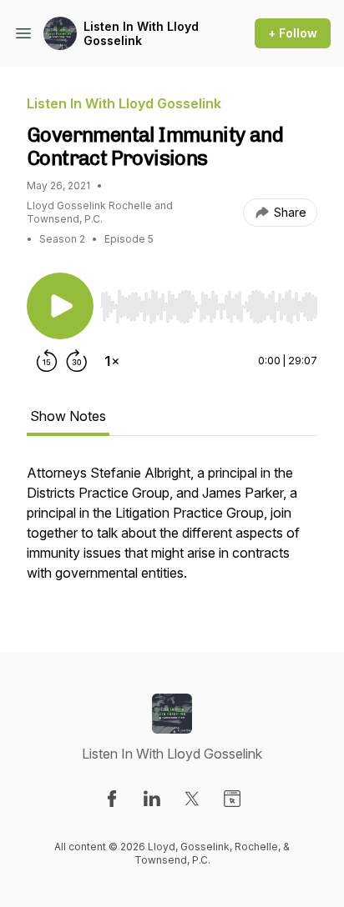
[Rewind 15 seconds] (46, 361)
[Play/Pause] (60, 306)
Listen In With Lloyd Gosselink (141, 33)
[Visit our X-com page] (192, 798)
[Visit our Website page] (232, 798)
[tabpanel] (172, 531)
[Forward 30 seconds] (77, 361)
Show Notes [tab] (68, 416)
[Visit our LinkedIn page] (152, 798)
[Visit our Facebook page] (112, 798)
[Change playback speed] (112, 361)
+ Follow (292, 33)
